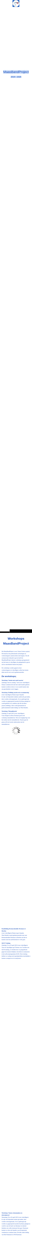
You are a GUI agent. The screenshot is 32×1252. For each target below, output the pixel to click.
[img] (16, 320)
